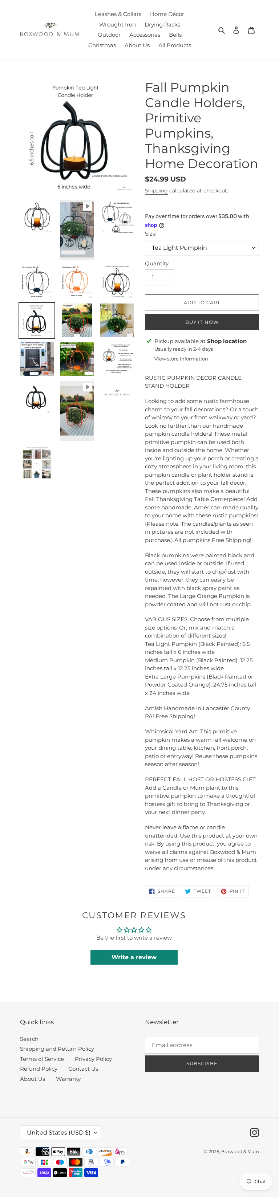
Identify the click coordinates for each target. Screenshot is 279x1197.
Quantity (157, 263)
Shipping (156, 190)
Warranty (68, 1078)
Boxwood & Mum (240, 1151)
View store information (181, 359)
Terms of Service (42, 1058)
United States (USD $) (58, 1132)
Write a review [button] (134, 957)
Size (150, 233)
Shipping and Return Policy (57, 1048)
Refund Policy (38, 1068)
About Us (32, 1078)
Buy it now (201, 322)
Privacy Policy (93, 1058)
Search (29, 1038)
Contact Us (83, 1068)
